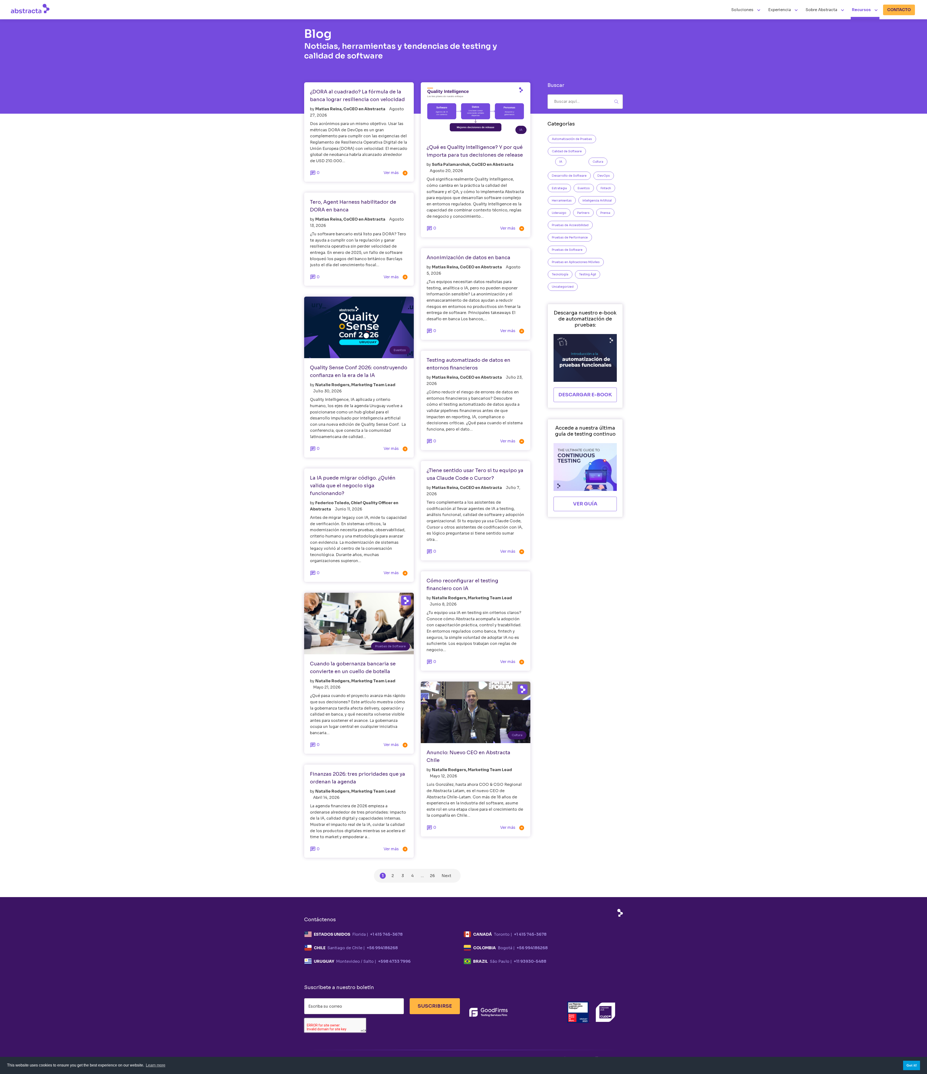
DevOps (603, 175)
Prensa (605, 213)
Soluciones (742, 9)
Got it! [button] (911, 1065)
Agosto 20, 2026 (446, 170)
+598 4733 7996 (394, 961)
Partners (583, 213)
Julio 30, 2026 (327, 391)
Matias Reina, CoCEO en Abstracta (350, 109)
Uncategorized (563, 286)
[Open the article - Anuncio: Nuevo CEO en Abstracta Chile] (475, 712)
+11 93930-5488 (530, 961)
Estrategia (559, 188)
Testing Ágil (587, 274)
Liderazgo (559, 213)
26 (432, 875)
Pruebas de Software (390, 646)
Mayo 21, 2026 (326, 687)
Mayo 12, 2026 (443, 776)
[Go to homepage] (30, 8)
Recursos (861, 9)
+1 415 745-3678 (386, 934)
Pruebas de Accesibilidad (570, 225)
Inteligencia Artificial (597, 200)
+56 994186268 (382, 947)
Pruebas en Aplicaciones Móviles (576, 262)
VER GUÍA (585, 504)
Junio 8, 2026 (443, 604)
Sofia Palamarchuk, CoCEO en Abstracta (472, 164)
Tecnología (560, 274)
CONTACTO (899, 9)
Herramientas (562, 200)
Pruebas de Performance (570, 237)
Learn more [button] (155, 1065)
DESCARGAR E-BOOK (585, 395)
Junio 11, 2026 (348, 509)
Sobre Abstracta (821, 9)
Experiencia (779, 9)
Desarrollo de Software (569, 175)
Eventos (400, 350)
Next (446, 875)
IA (521, 130)
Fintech (606, 188)
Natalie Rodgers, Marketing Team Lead (355, 384)
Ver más (396, 173)
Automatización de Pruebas (572, 139)
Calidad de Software (567, 151)
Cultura (517, 735)
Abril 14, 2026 (326, 797)
